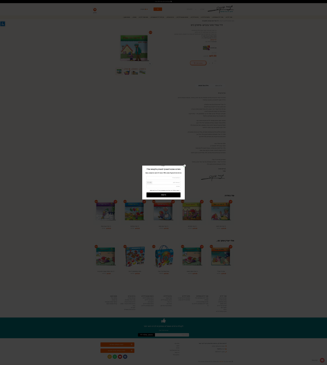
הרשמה (163, 195)
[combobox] (149, 182)
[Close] (185, 166)
